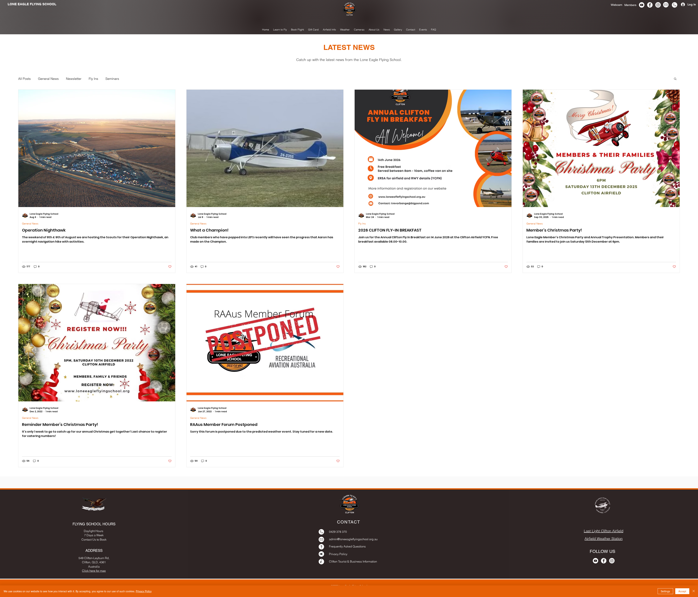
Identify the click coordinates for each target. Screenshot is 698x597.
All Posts (24, 79)
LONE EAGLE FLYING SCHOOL (32, 4)
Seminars (112, 79)
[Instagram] (658, 5)
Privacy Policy (144, 591)
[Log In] (681, 4)
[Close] (693, 591)
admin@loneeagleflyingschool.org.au (353, 539)
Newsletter (73, 79)
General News (48, 79)
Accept (682, 591)
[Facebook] (650, 5)
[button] (398, 29)
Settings (665, 591)
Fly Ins (93, 79)
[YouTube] (641, 5)
